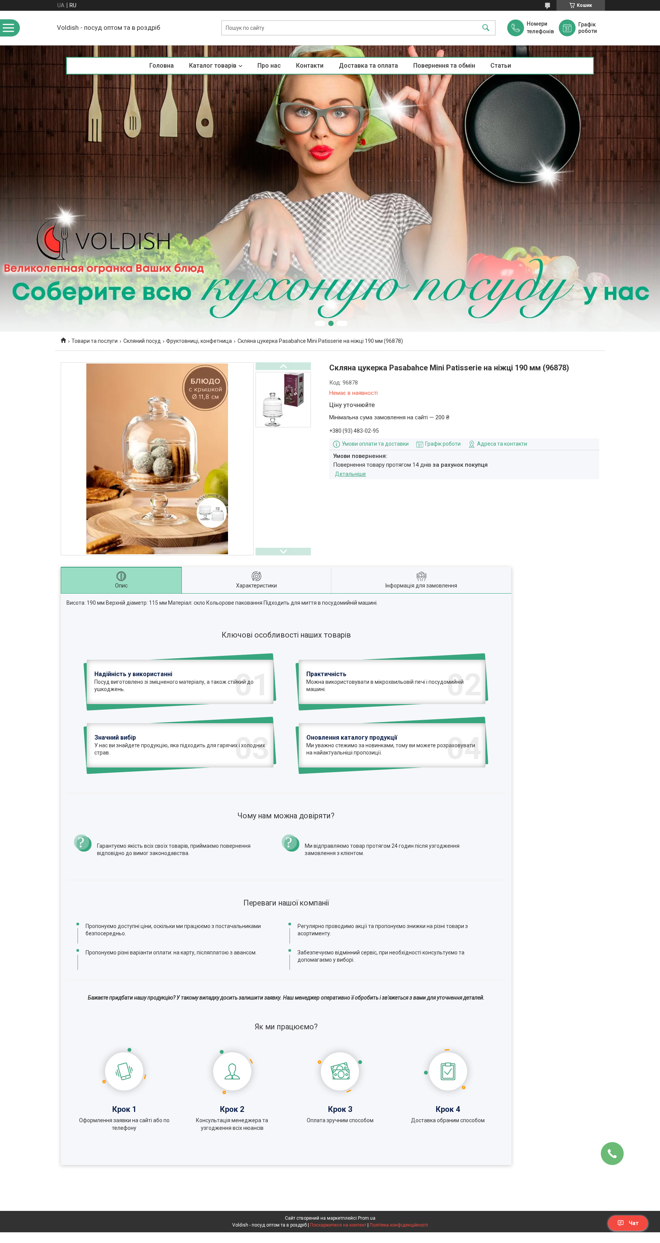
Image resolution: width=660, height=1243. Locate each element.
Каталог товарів (212, 65)
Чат (634, 1223)
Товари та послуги (94, 341)
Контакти (310, 65)
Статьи (500, 65)
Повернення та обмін (444, 65)
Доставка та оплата (368, 65)
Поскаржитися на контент (338, 1225)
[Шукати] (486, 28)
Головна (161, 65)
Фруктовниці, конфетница (199, 341)
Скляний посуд (142, 341)
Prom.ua (366, 1218)
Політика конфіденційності (399, 1225)
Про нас (269, 65)
